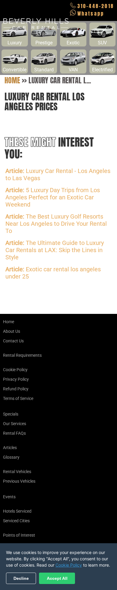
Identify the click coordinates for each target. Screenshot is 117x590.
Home (12, 80)
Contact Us (13, 340)
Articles (10, 447)
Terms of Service (18, 398)
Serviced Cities (16, 520)
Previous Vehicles (19, 481)
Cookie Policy (15, 369)
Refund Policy (15, 388)
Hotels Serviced (17, 511)
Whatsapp (90, 13)
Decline (21, 578)
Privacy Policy (16, 379)
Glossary (11, 457)
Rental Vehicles (17, 471)
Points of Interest (19, 535)
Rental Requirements (22, 355)
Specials (10, 414)
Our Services (14, 423)
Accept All (57, 578)
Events (9, 496)
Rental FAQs (14, 433)
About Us (11, 331)
